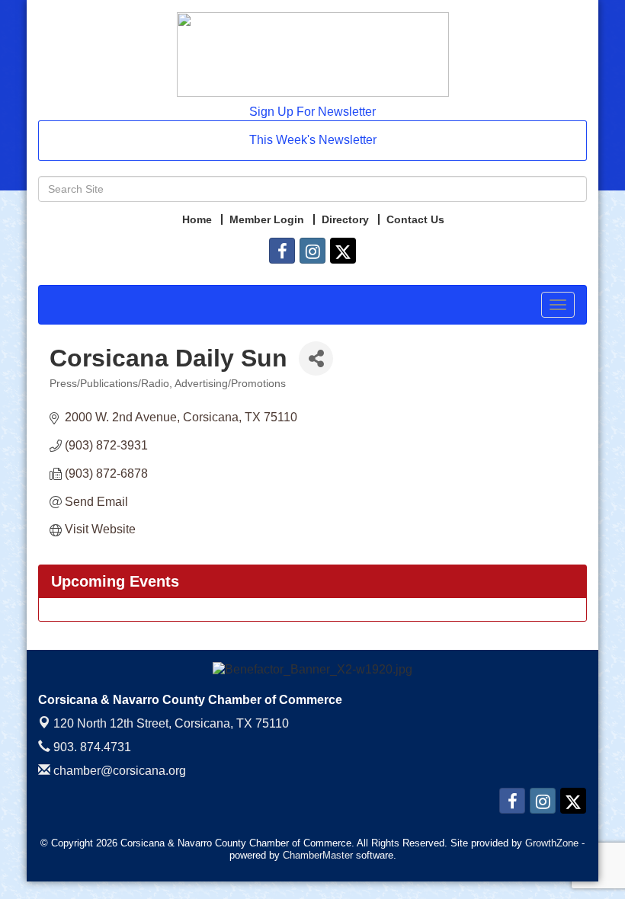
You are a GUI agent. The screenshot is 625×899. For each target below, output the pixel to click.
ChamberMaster (318, 855)
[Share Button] (316, 358)
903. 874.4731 (90, 747)
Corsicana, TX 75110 (171, 723)
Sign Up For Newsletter (312, 111)
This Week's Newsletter (313, 139)
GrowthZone (552, 843)
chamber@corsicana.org (118, 770)
